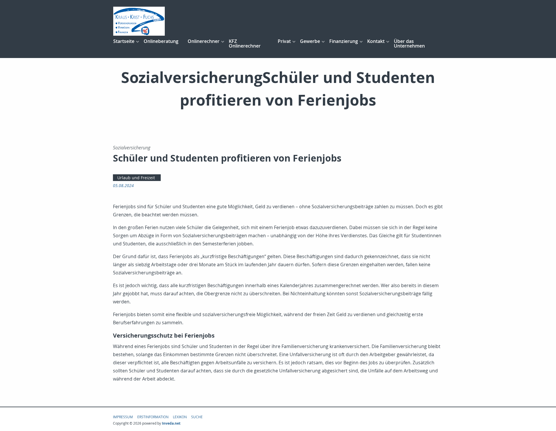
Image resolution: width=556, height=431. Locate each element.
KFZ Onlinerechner (245, 43)
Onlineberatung (161, 41)
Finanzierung (343, 41)
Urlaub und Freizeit (136, 177)
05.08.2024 (123, 185)
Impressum (123, 416)
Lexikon (180, 416)
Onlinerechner (204, 41)
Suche (197, 416)
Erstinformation (153, 416)
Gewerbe (310, 41)
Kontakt (376, 41)
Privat (284, 41)
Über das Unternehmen (409, 43)
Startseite (123, 41)
